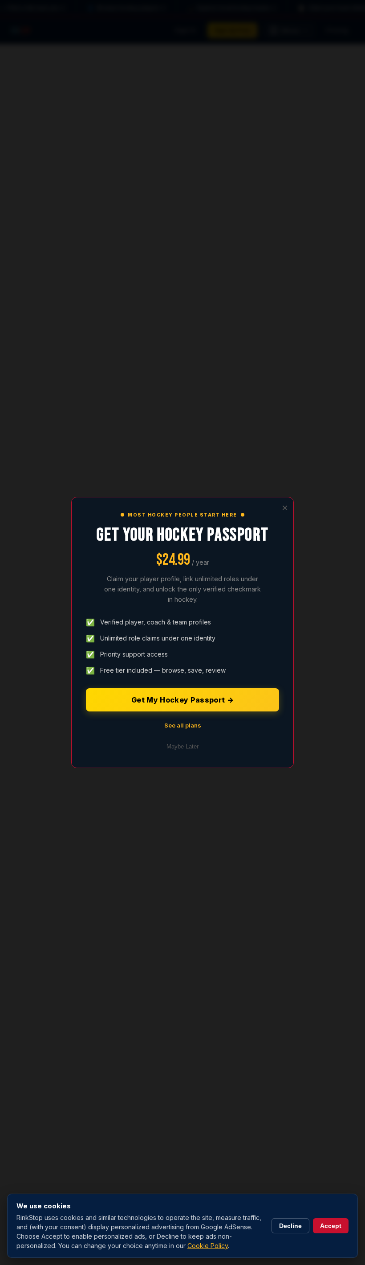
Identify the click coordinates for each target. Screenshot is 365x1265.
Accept (330, 1225)
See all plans (182, 725)
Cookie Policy (207, 1245)
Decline (290, 1225)
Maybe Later (182, 746)
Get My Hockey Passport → (182, 699)
